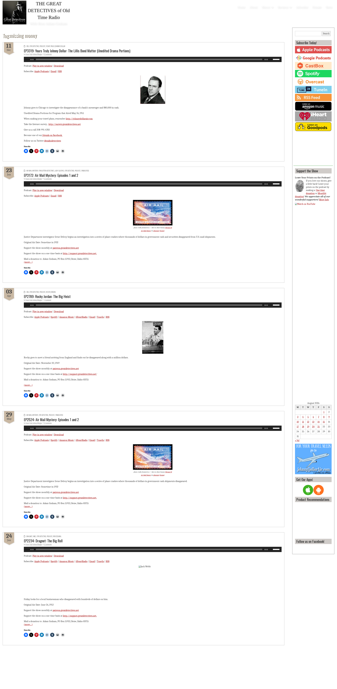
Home (241, 7)
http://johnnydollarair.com (79, 118)
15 (324, 421)
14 (319, 421)
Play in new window (42, 66)
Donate (317, 7)
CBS (27, 46)
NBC (34, 536)
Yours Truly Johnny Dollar (55, 46)
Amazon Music (66, 317)
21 (319, 426)
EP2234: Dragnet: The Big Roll (43, 540)
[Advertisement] (313, 149)
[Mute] (270, 59)
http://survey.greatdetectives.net (65, 124)
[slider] (276, 59)
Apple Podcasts (41, 71)
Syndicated (85, 170)
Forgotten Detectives (46, 170)
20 (313, 426)
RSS (60, 71)
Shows (266, 7)
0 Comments (48, 54)
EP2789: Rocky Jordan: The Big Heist (47, 296)
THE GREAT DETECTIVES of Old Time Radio (49, 10)
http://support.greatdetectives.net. (80, 253)
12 (308, 421)
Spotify (54, 317)
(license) (162, 231)
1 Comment (47, 300)
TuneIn (100, 317)
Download (59, 66)
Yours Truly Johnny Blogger (34, 54)
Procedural (57, 536)
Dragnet (29, 536)
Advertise (302, 7)
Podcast (42, 46)
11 (303, 421)
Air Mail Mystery (32, 170)
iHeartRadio (82, 317)
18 (303, 426)
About (254, 7)
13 (313, 421)
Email (53, 71)
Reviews (283, 7)
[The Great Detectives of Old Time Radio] (14, 12)
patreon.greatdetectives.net (66, 248)
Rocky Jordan (51, 292)
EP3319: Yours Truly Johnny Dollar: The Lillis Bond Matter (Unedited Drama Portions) (77, 50)
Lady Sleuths (59, 170)
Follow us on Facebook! (310, 541)
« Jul (297, 440)
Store (329, 7)
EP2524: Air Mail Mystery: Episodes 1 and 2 (51, 419)
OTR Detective (34, 46)
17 (298, 426)
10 (298, 421)
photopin (156, 231)
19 (308, 426)
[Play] (27, 59)
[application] (153, 59)
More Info (324, 199)
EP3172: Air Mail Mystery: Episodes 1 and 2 (51, 175)
